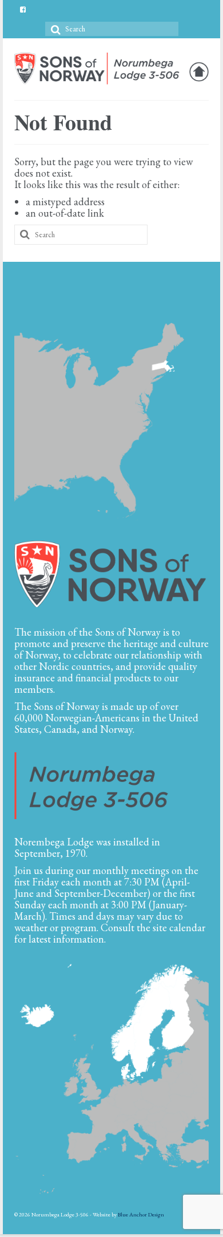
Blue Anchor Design (141, 1214)
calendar (187, 927)
